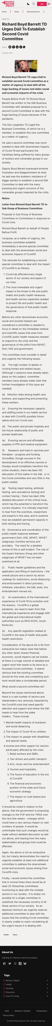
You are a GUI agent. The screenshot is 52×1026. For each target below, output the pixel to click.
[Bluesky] (24, 963)
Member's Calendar (22, 1011)
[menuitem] (7, 1011)
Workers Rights (12, 980)
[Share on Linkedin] (17, 47)
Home (4, 12)
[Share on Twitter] (10, 47)
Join (42, 4)
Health (5, 19)
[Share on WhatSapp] (24, 47)
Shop (7, 1011)
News (17, 12)
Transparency (41, 1011)
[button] (28, 3)
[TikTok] (20, 963)
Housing (9, 988)
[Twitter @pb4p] (9, 963)
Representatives (33, 12)
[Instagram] (15, 963)
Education (10, 992)
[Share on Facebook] (13, 47)
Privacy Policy (8, 1015)
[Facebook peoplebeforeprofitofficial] (4, 963)
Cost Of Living (12, 996)
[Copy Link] (21, 47)
